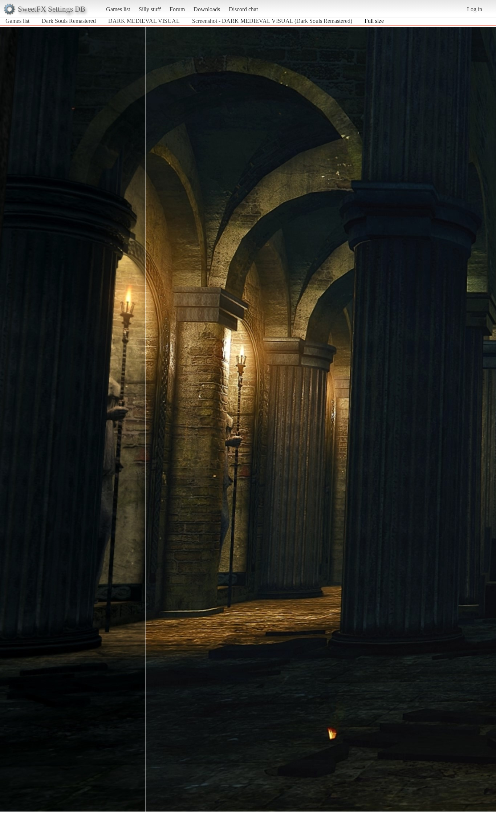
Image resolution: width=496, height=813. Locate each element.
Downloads (207, 9)
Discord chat (243, 9)
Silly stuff (150, 9)
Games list (118, 9)
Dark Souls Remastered (69, 21)
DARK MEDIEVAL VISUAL (144, 21)
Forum (177, 9)
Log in (474, 9)
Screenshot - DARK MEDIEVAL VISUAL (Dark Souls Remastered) (272, 21)
